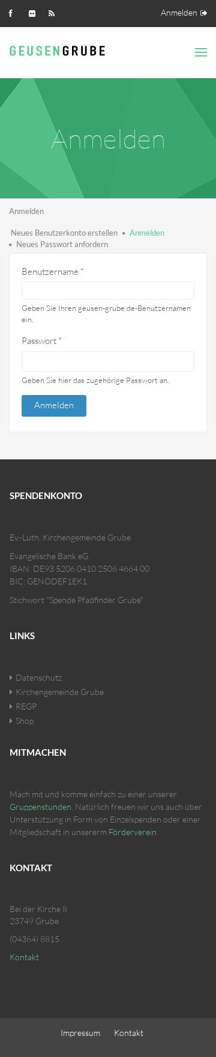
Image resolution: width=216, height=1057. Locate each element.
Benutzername (53, 271)
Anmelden (179, 12)
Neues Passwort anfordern (62, 244)
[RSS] (55, 12)
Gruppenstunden (40, 806)
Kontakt (24, 957)
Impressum (80, 1033)
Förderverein (133, 832)
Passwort (42, 340)
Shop (25, 720)
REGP (26, 706)
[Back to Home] (59, 49)
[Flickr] (35, 12)
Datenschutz (39, 677)
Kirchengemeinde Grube (60, 692)
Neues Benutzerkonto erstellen (64, 232)
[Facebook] (15, 12)
